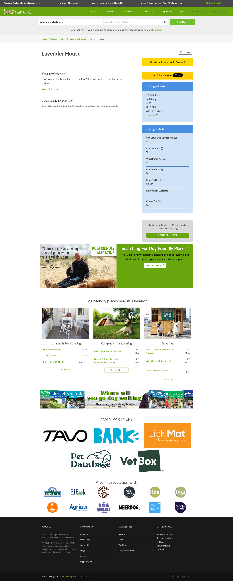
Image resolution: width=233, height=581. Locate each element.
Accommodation (110, 12)
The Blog (122, 545)
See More (65, 369)
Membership (85, 540)
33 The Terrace (50, 356)
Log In (224, 11)
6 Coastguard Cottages (54, 362)
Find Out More (213, 3)
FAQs (82, 551)
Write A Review (50, 89)
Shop (203, 11)
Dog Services (166, 12)
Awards (95, 11)
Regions (183, 12)
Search (182, 22)
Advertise (84, 556)
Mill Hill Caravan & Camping (107, 351)
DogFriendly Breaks (127, 551)
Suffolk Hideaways (52, 350)
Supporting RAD (87, 562)
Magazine (195, 11)
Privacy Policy (72, 577)
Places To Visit (130, 12)
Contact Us (84, 545)
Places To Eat (148, 12)
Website (151, 115)
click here (156, 30)
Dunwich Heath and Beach (158, 361)
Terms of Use (86, 577)
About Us (84, 534)
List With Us (212, 11)
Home (44, 39)
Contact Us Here (167, 235)
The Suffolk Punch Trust (156, 370)
